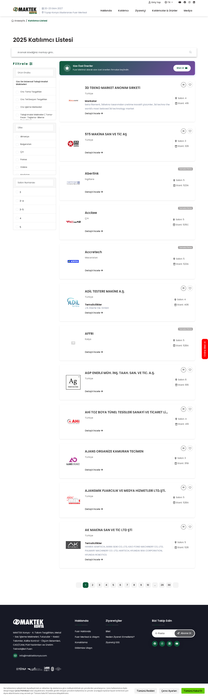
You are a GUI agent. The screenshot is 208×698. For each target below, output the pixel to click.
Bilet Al (180, 68)
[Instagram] (162, 644)
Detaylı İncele (93, 113)
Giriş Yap (156, 2)
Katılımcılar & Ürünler (165, 10)
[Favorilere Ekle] (190, 84)
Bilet (108, 631)
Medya (188, 10)
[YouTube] (177, 644)
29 (162, 585)
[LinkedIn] (169, 644)
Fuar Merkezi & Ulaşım (87, 636)
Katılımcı (123, 10)
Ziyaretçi (140, 10)
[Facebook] (155, 644)
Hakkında (106, 10)
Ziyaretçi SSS (113, 642)
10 (148, 585)
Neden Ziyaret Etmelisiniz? (120, 636)
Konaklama (81, 642)
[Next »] (176, 585)
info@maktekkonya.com (33, 655)
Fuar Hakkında (83, 631)
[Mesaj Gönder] (183, 84)
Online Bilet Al (204, 349)
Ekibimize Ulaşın (83, 648)
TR (169, 2)
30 (169, 585)
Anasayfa (19, 20)
